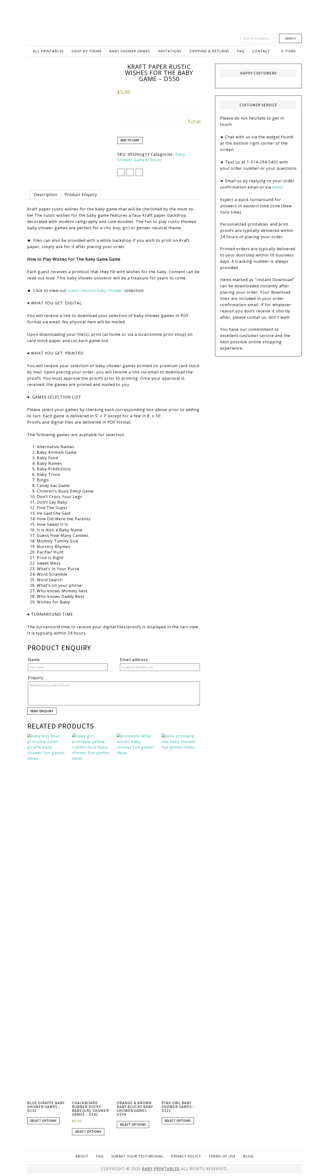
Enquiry (35, 677)
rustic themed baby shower (95, 290)
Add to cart (129, 140)
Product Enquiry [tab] (81, 194)
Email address (134, 659)
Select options (43, 1121)
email (277, 187)
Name (34, 659)
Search (290, 38)
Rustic (156, 159)
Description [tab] (46, 194)
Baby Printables (164, 17)
